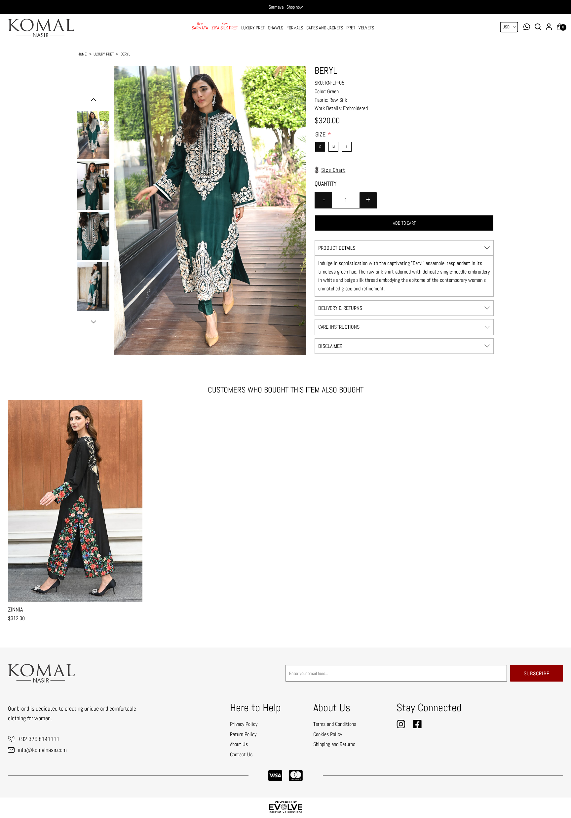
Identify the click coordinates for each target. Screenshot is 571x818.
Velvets (366, 28)
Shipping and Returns (334, 744)
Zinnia (15, 609)
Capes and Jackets (324, 28)
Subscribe (537, 673)
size (321, 134)
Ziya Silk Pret (224, 28)
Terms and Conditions (334, 724)
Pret (350, 28)
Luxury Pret (253, 28)
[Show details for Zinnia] (75, 501)
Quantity (325, 183)
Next (93, 321)
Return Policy (243, 734)
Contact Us (241, 754)
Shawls (275, 28)
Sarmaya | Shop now (286, 7)
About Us (239, 744)
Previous (93, 99)
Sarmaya (200, 28)
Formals (294, 28)
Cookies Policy (327, 734)
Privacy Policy (243, 724)
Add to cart (404, 223)
